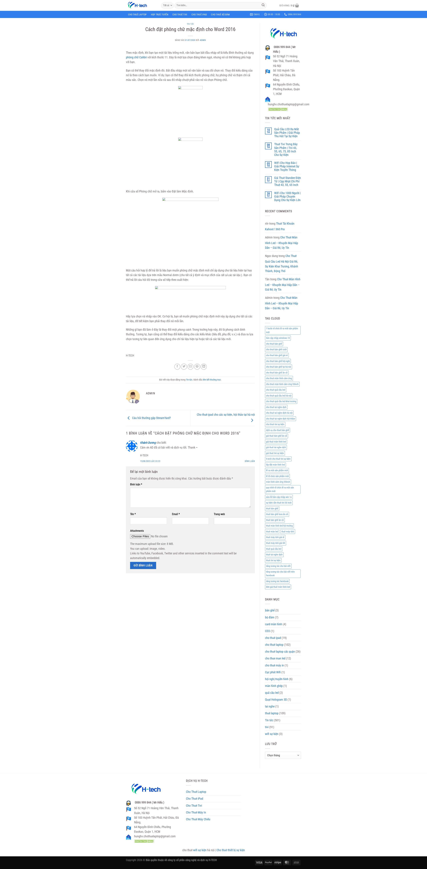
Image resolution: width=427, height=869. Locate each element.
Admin (203, 40)
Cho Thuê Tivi (179, 14)
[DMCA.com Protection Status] (278, 109)
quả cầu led (272, 692)
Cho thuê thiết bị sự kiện (231, 850)
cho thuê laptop (274, 644)
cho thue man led (275, 658)
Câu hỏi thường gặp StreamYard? (151, 418)
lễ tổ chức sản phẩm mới (277, 476)
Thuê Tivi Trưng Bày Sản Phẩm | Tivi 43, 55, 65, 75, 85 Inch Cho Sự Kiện (286, 149)
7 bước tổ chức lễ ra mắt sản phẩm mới (282, 330)
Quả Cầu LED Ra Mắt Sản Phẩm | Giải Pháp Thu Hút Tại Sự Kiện (287, 133)
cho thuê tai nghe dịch (276, 407)
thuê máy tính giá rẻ (275, 537)
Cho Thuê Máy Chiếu (198, 819)
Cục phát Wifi (273, 672)
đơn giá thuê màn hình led (278, 587)
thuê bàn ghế (272, 508)
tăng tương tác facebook (277, 581)
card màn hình (273, 624)
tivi (267, 727)
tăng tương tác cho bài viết (278, 566)
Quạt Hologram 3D (276, 699)
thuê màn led (272, 531)
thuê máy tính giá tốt (275, 543)
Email (176, 514)
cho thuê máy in (274, 665)
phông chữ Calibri (136, 57)
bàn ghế (270, 610)
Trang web (219, 514)
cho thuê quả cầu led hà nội (278, 395)
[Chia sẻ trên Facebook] (177, 367)
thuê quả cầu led (273, 549)
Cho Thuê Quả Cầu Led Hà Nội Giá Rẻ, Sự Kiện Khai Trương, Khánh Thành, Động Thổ (281, 263)
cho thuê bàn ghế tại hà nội (278, 366)
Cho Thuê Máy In (196, 812)
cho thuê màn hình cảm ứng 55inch (282, 384)
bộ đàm (269, 617)
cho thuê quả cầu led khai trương (281, 401)
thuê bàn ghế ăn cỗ (275, 520)
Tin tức (190, 24)
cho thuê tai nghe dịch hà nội (279, 412)
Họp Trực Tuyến (159, 14)
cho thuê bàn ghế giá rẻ (277, 355)
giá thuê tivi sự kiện (275, 453)
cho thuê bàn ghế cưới (276, 349)
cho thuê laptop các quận (280, 651)
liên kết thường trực (212, 379)
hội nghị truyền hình (276, 679)
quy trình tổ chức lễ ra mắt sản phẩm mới (280, 489)
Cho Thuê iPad (199, 14)
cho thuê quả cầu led (275, 389)
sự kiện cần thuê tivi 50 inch (279, 502)
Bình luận (250, 461)
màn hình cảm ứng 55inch (278, 482)
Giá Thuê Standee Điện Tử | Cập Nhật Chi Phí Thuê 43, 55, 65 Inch (287, 181)
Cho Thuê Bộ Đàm (220, 14)
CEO (267, 631)
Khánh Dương (148, 442)
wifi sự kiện (271, 734)
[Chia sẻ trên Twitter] (184, 367)
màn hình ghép (274, 686)
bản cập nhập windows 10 (278, 338)
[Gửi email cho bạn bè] (190, 367)
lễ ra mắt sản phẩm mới (277, 470)
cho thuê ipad (273, 638)
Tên (133, 514)
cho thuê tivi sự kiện (275, 424)
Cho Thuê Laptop (137, 14)
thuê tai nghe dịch (274, 554)
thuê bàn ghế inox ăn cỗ (277, 514)
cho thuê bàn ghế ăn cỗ (277, 372)
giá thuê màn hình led (276, 441)
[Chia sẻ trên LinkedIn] (204, 367)
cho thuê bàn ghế (274, 343)
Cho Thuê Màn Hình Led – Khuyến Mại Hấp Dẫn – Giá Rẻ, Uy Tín (281, 242)
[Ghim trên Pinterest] (197, 367)
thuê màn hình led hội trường (279, 525)
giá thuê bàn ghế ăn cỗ (276, 435)
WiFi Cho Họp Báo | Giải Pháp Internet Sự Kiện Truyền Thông (286, 166)
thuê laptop (271, 713)
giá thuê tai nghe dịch (276, 447)
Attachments (137, 530)
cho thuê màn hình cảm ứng (279, 378)
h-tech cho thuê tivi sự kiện (278, 459)
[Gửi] (263, 5)
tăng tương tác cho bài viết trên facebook (280, 573)
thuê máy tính (287, 531)
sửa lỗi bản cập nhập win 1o (279, 497)
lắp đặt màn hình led (275, 464)
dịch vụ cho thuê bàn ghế (277, 430)
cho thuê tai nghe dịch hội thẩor (280, 418)
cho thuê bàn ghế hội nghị (278, 361)
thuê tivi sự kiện (273, 560)
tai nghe (270, 706)
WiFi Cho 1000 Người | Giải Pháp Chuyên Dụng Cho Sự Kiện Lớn (287, 196)
